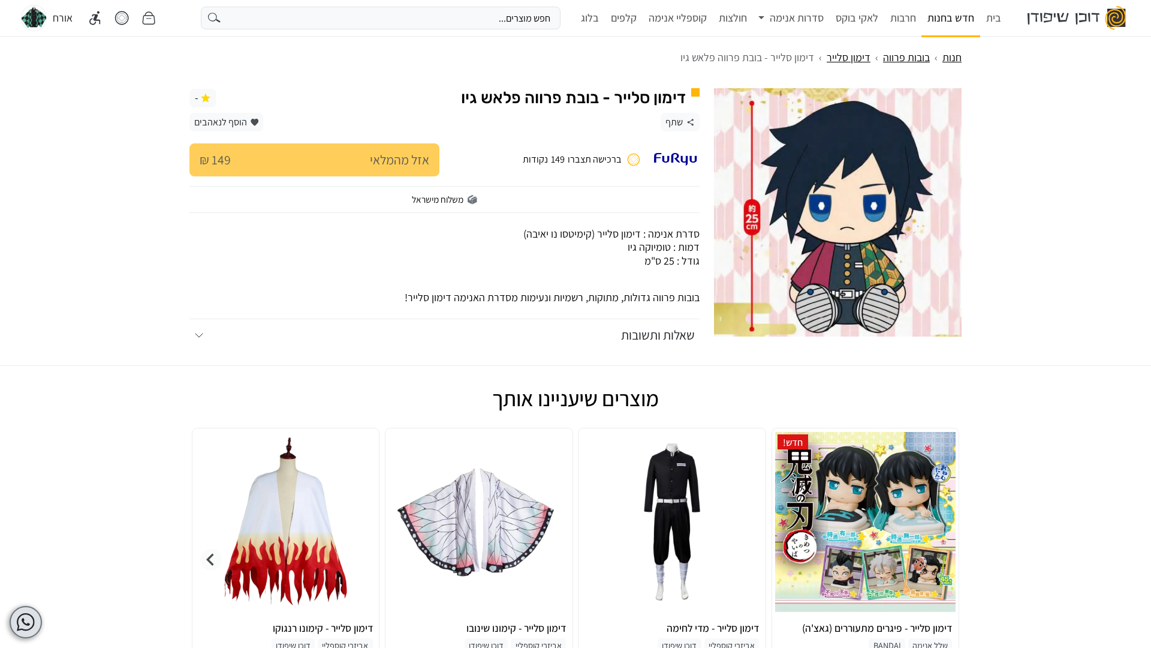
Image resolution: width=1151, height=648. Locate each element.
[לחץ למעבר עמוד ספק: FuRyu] (675, 159)
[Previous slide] (940, 560)
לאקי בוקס (857, 18)
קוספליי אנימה (678, 18)
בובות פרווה (906, 57)
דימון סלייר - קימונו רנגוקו (323, 628)
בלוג (590, 18)
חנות (952, 57)
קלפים (624, 18)
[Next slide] (211, 560)
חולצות (733, 18)
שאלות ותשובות (658, 334)
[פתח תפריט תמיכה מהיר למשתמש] (26, 622)
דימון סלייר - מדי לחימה (713, 628)
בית (993, 18)
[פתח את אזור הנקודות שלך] (121, 18)
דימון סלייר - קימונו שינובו (516, 628)
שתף (674, 121)
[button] (791, 18)
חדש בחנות (950, 18)
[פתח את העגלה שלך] (148, 18)
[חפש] (214, 17)
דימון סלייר (848, 57)
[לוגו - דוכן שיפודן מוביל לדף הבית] (1078, 18)
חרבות (903, 18)
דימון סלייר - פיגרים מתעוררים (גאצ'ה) (877, 628)
